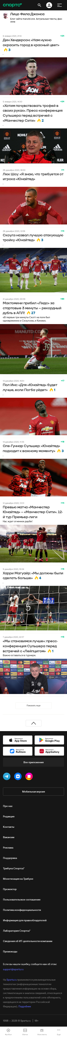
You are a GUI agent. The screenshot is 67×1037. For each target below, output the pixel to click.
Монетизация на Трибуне (18, 878)
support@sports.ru (13, 969)
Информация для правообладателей (25, 920)
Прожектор (10, 889)
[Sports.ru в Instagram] (29, 777)
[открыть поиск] (39, 5)
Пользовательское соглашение (22, 899)
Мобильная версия (33, 791)
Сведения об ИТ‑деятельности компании (27, 941)
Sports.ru (12, 979)
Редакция (8, 816)
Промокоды (10, 951)
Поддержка (10, 858)
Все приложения (33, 762)
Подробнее (24, 1006)
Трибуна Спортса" (13, 868)
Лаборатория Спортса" (16, 930)
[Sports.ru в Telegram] (7, 777)
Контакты (8, 826)
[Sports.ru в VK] (18, 777)
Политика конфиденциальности (22, 910)
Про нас (7, 806)
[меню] (59, 5)
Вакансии (8, 837)
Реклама (8, 847)
